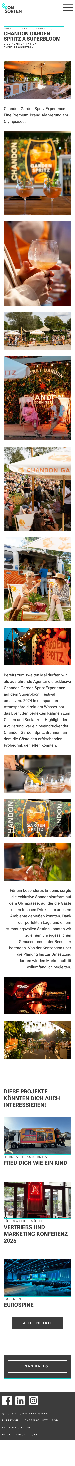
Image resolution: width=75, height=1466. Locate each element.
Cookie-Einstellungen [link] (22, 1434)
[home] (12, 8)
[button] (68, 8)
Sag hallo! (37, 1366)
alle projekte (37, 1323)
